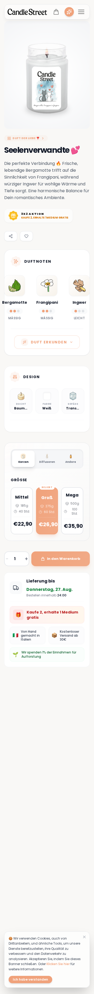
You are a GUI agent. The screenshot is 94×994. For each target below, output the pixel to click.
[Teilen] (10, 236)
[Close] (84, 937)
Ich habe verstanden (30, 979)
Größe (19, 480)
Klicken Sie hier (58, 964)
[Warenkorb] (56, 12)
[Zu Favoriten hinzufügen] (26, 236)
